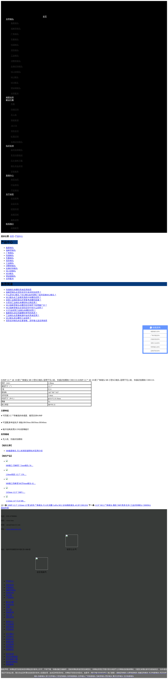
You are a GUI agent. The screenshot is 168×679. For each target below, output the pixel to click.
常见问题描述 (17, 155)
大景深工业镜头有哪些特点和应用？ (21, 303)
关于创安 (10, 194)
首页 (45, 16)
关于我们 (10, 634)
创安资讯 (10, 627)
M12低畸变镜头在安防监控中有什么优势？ (24, 308)
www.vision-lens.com (13, 529)
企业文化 (15, 204)
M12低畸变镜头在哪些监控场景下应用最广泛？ (26, 305)
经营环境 (15, 209)
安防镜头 (15, 50)
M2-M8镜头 (16, 72)
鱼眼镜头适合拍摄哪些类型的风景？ (21, 313)
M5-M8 (9, 595)
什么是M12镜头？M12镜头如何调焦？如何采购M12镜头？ (31, 295)
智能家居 (15, 120)
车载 (13, 104)
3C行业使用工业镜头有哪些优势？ (21, 310)
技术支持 (10, 146)
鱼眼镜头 (15, 23)
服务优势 (15, 220)
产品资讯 (15, 190)
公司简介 (10, 636)
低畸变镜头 (16, 29)
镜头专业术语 (17, 166)
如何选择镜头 (17, 150)
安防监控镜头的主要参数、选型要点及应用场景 (26, 321)
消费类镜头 (16, 61)
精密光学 (10, 97)
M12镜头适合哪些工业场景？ (18, 318)
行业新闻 (10, 624)
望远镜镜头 (16, 88)
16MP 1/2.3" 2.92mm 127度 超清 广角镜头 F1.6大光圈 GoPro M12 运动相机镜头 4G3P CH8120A (47, 505)
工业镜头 (15, 56)
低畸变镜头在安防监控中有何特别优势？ (23, 292)
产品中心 (19, 236)
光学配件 (15, 93)
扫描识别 (15, 109)
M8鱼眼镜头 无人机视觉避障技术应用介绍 (24, 451)
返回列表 (5, 508)
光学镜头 (10, 19)
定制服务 (15, 172)
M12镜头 (14, 77)
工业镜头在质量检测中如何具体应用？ (22, 315)
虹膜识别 (15, 137)
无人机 (14, 115)
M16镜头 (14, 83)
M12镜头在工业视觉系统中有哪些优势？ (23, 297)
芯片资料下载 (17, 161)
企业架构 (15, 198)
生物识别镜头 (17, 66)
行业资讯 (15, 185)
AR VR (14, 126)
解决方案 (10, 100)
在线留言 (15, 228)
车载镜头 (15, 39)
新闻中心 (10, 175)
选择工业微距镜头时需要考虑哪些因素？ (23, 300)
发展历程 (15, 215)
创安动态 (15, 180)
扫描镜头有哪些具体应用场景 (18, 290)
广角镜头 (15, 34)
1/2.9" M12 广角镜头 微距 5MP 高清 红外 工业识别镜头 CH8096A (123, 505)
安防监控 (15, 131)
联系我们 (10, 224)
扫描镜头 (15, 45)
